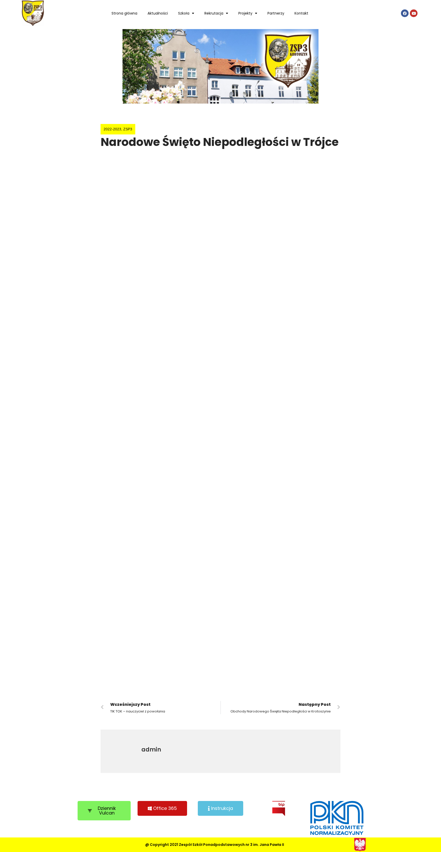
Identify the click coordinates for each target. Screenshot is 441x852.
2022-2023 (112, 129)
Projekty (245, 13)
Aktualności (158, 13)
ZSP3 (127, 129)
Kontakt (301, 13)
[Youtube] (414, 13)
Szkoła (183, 13)
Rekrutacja (213, 13)
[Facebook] (405, 13)
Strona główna (124, 13)
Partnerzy (275, 13)
